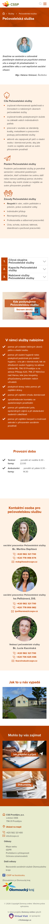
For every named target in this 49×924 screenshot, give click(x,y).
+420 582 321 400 (14, 832)
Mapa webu (11, 846)
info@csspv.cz (12, 836)
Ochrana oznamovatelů (17, 856)
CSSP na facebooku (15, 875)
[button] (24, 261)
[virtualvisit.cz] (18, 916)
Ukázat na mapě (13, 827)
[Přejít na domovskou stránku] (11, 4)
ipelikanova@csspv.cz (26, 611)
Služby (11, 13)
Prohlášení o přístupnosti (17, 853)
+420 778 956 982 (26, 607)
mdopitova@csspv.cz (26, 561)
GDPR (8, 849)
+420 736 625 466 (26, 657)
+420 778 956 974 (26, 557)
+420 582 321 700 (26, 554)
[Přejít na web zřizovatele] (24, 887)
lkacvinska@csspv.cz (26, 660)
